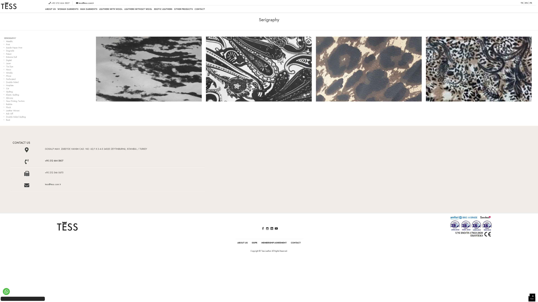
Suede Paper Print (14, 47)
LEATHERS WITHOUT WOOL (138, 9)
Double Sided (12, 82)
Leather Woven (12, 110)
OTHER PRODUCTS (183, 9)
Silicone (9, 98)
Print (8, 44)
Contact (296, 242)
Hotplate (10, 85)
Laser (8, 63)
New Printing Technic (15, 101)
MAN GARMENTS (88, 9)
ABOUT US (50, 9)
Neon (8, 69)
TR (522, 2)
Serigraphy (10, 38)
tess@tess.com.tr (86, 3)
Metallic (9, 41)
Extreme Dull (11, 57)
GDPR (254, 242)
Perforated (11, 79)
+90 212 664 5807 (54, 160)
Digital (9, 60)
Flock (8, 107)
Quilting (9, 91)
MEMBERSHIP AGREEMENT (274, 242)
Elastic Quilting (12, 94)
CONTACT (200, 9)
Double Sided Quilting (16, 116)
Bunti (8, 119)
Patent (8, 54)
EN (526, 2)
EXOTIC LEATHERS (163, 9)
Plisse (8, 75)
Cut (7, 88)
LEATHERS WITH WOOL (110, 9)
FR (531, 2)
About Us (242, 242)
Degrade (10, 50)
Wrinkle (9, 72)
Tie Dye (9, 66)
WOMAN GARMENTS (68, 9)
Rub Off (9, 113)
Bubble (9, 104)
